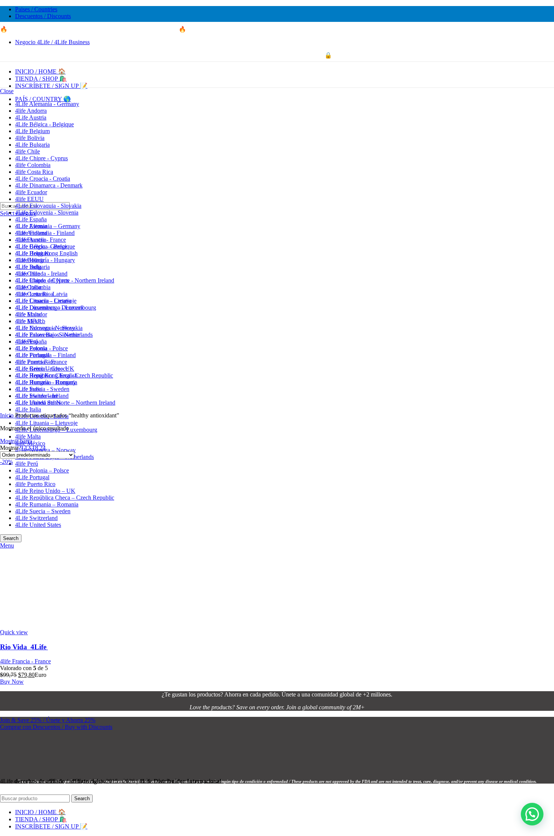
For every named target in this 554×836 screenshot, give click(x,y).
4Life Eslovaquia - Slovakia (48, 205)
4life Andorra (31, 110)
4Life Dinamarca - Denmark (49, 185)
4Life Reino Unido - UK (44, 368)
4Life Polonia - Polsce (41, 348)
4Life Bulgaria (32, 144)
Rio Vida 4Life (24, 647)
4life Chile (27, 151)
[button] (532, 814)
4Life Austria (30, 117)
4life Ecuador (31, 192)
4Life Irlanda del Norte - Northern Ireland (64, 280)
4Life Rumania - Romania (46, 382)
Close (7, 91)
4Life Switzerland (36, 396)
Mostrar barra (16, 441)
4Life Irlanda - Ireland (41, 273)
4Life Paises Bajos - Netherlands (54, 334)
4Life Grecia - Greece (41, 246)
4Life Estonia (31, 226)
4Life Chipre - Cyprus (41, 158)
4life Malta (28, 436)
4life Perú (26, 463)
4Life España (31, 219)
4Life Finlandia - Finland (45, 233)
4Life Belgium (32, 131)
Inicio (7, 415)
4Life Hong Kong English (46, 253)
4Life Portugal (32, 355)
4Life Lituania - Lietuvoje (46, 301)
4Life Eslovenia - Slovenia (46, 212)
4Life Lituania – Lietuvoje (46, 423)
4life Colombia (33, 165)
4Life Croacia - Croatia (42, 178)
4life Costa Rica (34, 172)
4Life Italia (28, 409)
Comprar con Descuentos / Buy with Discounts (56, 727)
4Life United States (38, 402)
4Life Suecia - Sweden (42, 389)
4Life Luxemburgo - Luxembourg (55, 307)
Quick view (14, 632)
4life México (30, 321)
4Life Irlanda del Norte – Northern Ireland (65, 402)
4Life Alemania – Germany (47, 226)
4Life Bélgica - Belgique (44, 124)
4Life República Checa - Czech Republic (64, 375)
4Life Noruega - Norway (45, 328)
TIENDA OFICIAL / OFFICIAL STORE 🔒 (277, 55)
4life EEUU (29, 199)
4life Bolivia (29, 138)
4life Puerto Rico (35, 362)
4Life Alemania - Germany (47, 104)
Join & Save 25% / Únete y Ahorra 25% (47, 720)
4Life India (28, 267)
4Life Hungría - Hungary (45, 260)
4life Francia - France (40, 239)
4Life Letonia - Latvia (41, 294)
